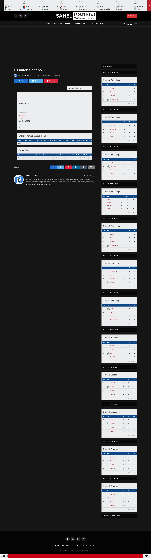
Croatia (112, 390)
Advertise (76, 545)
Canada (112, 125)
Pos (104, 85)
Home (48, 24)
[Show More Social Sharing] (61, 81)
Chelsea (22, 115)
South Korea (114, 92)
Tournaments (97, 24)
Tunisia (112, 282)
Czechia (112, 95)
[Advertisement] (75, 43)
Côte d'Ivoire (114, 245)
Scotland (113, 170)
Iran (111, 312)
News (67, 24)
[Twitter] (7, 98)
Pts (134, 122)
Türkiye (109, 208)
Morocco (113, 166)
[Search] (128, 24)
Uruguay (112, 349)
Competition (80, 24)
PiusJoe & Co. (86, 551)
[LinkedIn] (7, 103)
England (112, 382)
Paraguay (109, 205)
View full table (131, 103)
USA (108, 199)
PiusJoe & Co (24, 75)
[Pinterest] (7, 109)
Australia (109, 202)
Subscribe (131, 16)
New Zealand (114, 320)
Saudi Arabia (114, 357)
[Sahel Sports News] (75, 16)
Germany (112, 234)
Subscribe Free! (89, 545)
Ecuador (112, 238)
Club (108, 85)
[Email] (7, 114)
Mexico (112, 88)
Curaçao (112, 241)
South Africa (114, 99)
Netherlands (113, 271)
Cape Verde (113, 353)
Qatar (111, 136)
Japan (112, 275)
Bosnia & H (113, 133)
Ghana (112, 386)
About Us (58, 24)
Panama (112, 394)
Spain (112, 345)
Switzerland (113, 129)
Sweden (112, 279)
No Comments (47, 75)
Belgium (112, 316)
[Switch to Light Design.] (124, 24)
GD (129, 122)
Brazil (112, 162)
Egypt (112, 308)
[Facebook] (7, 93)
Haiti (111, 174)
